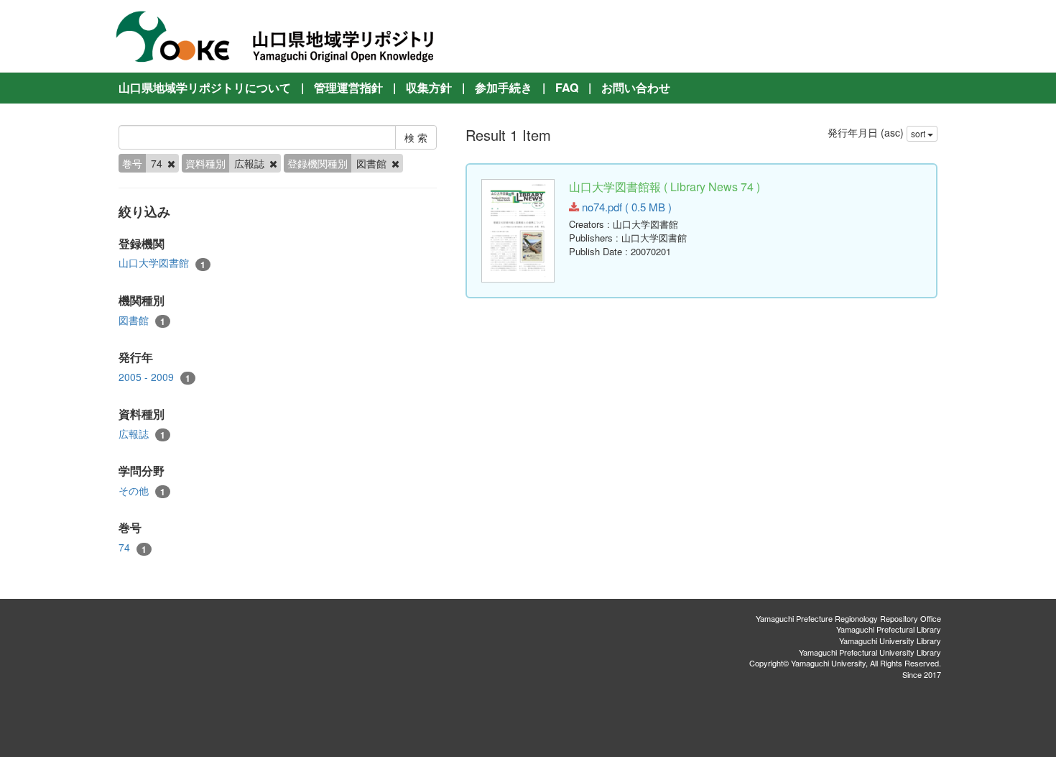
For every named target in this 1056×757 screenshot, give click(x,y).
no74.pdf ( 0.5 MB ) (625, 206)
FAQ (566, 87)
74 (133, 547)
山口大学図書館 (162, 262)
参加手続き (503, 87)
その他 (142, 490)
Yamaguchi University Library (890, 640)
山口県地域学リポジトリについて (205, 87)
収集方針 (429, 87)
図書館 (142, 320)
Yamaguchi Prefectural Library (888, 629)
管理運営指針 (348, 87)
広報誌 (142, 433)
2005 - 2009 (154, 377)
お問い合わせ (635, 87)
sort (919, 133)
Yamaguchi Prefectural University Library (870, 652)
